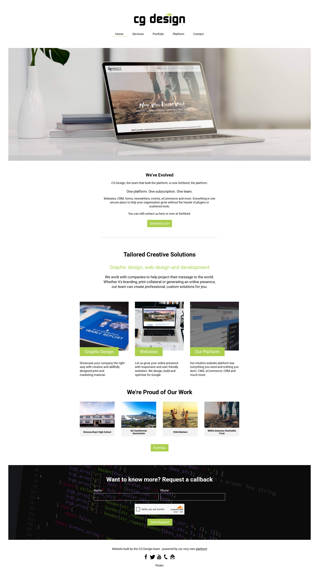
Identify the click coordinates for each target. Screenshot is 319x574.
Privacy (159, 565)
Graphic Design (99, 351)
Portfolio (158, 34)
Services (138, 34)
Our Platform (207, 351)
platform (201, 549)
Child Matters (139, 432)
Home (119, 34)
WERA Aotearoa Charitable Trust (180, 432)
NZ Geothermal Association (97, 432)
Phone (164, 490)
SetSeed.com (159, 223)
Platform (178, 34)
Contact (198, 34)
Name (98, 490)
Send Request (160, 522)
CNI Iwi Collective (222, 432)
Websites (149, 351)
